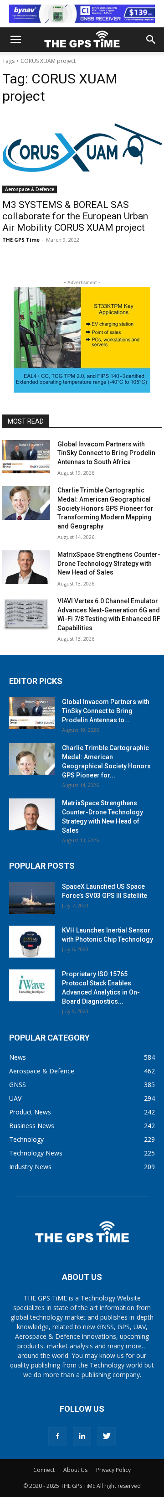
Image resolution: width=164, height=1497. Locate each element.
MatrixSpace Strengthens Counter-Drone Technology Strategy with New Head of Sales (108, 563)
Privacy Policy (113, 1470)
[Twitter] (106, 1436)
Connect (44, 1470)
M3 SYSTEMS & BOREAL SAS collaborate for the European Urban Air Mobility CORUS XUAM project (75, 216)
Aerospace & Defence (29, 189)
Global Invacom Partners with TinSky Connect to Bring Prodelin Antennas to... (105, 711)
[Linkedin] (82, 1436)
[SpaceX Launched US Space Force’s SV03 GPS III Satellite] (32, 898)
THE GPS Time (21, 239)
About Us (75, 1470)
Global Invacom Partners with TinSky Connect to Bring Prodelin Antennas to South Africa (106, 453)
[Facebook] (57, 1436)
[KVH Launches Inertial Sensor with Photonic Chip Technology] (32, 942)
